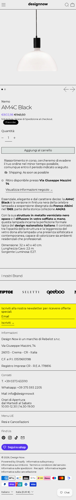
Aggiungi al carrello (38, 150)
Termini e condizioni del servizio (48, 465)
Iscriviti (6, 322)
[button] (67, 4)
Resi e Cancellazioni (15, 422)
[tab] (2, 89)
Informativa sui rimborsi (14, 465)
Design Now (17, 457)
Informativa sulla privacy (40, 461)
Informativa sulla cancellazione (18, 472)
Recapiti (38, 468)
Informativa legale (55, 468)
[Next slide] (72, 89)
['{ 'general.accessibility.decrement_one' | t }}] (2, 137)
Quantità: (8, 131)
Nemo (5, 101)
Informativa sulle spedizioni (16, 468)
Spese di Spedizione (26, 119)
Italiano (5, 492)
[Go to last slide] (66, 89)
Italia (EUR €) (23, 492)
